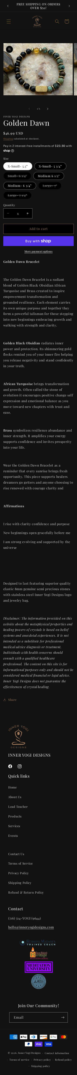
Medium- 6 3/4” (20, 185)
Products (15, 816)
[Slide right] (47, 108)
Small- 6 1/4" (19, 177)
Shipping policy (40, 1066)
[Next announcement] (69, 5)
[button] (8, 21)
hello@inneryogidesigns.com (31, 927)
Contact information (57, 1053)
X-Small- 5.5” (18, 166)
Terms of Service (20, 863)
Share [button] (12, 700)
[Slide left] (29, 108)
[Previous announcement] (7, 5)
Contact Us (16, 854)
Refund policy (63, 1059)
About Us (15, 797)
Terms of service (19, 1059)
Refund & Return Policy (26, 892)
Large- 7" (52, 186)
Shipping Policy (19, 883)
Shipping (8, 138)
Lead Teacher (18, 807)
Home (12, 787)
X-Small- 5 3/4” (50, 166)
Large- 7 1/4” (20, 196)
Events (13, 836)
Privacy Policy (18, 873)
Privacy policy (42, 1059)
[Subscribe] (63, 1017)
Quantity (9, 205)
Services (14, 826)
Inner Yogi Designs (29, 1052)
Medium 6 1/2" (49, 176)
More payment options (38, 251)
